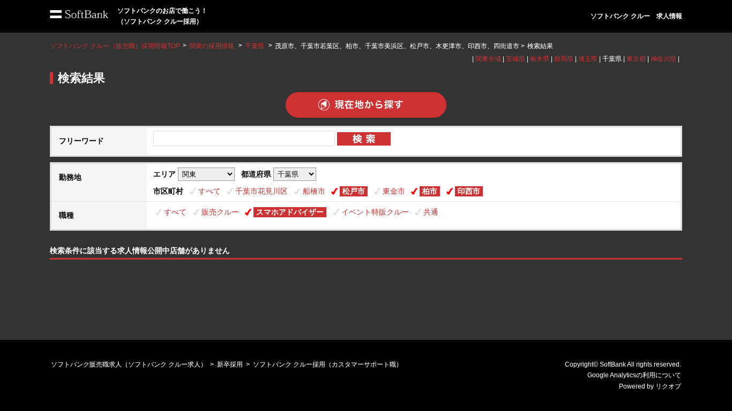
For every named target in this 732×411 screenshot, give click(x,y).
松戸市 (353, 191)
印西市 (469, 191)
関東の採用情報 (212, 46)
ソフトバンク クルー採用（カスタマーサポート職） (327, 364)
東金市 (394, 191)
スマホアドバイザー (290, 212)
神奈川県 (663, 59)
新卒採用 (230, 364)
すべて (209, 191)
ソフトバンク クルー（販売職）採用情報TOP (115, 46)
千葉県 (254, 46)
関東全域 (488, 59)
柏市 (429, 191)
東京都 (636, 59)
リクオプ (668, 386)
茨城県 (515, 59)
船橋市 (314, 191)
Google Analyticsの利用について (634, 375)
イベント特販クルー (375, 212)
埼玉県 (587, 59)
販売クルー (220, 212)
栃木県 (539, 59)
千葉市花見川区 (261, 191)
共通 (430, 212)
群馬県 (563, 59)
